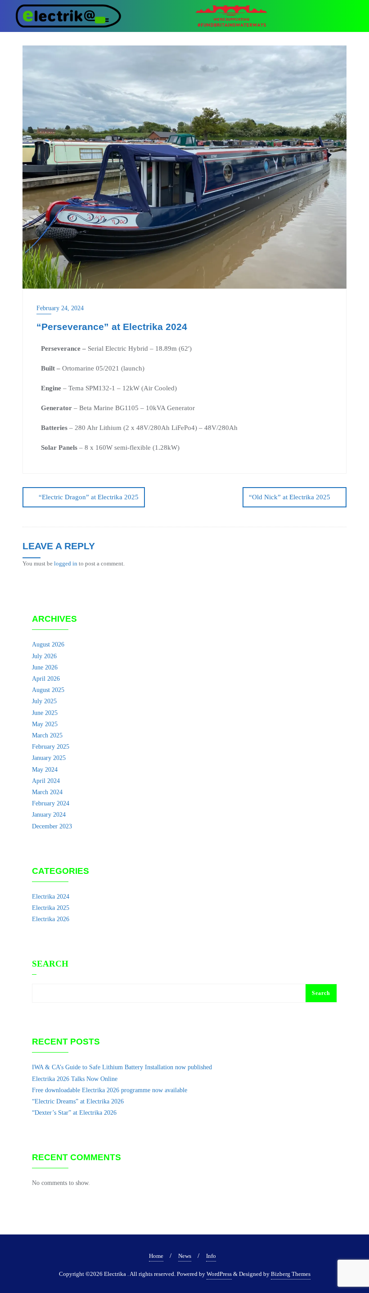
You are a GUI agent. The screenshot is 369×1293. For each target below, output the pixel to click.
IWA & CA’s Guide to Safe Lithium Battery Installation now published (122, 1067)
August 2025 (48, 690)
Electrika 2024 (50, 896)
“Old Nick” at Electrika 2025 (289, 497)
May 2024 (45, 769)
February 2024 (50, 803)
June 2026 (45, 667)
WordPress (219, 1273)
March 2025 (47, 735)
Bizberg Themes (290, 1273)
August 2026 (48, 644)
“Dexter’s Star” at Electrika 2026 (74, 1112)
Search (50, 963)
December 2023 (52, 826)
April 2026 (46, 678)
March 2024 (47, 792)
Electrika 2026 (50, 919)
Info (211, 1255)
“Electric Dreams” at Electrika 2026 (78, 1101)
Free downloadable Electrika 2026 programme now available (109, 1090)
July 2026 (44, 656)
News (184, 1255)
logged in (65, 563)
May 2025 (45, 724)
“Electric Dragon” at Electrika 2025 (89, 497)
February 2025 (50, 746)
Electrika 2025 (50, 907)
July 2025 (44, 701)
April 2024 (46, 781)
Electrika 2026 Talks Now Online (74, 1079)
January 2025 (49, 758)
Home (156, 1255)
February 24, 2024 (60, 308)
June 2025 (45, 713)
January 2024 (49, 814)
